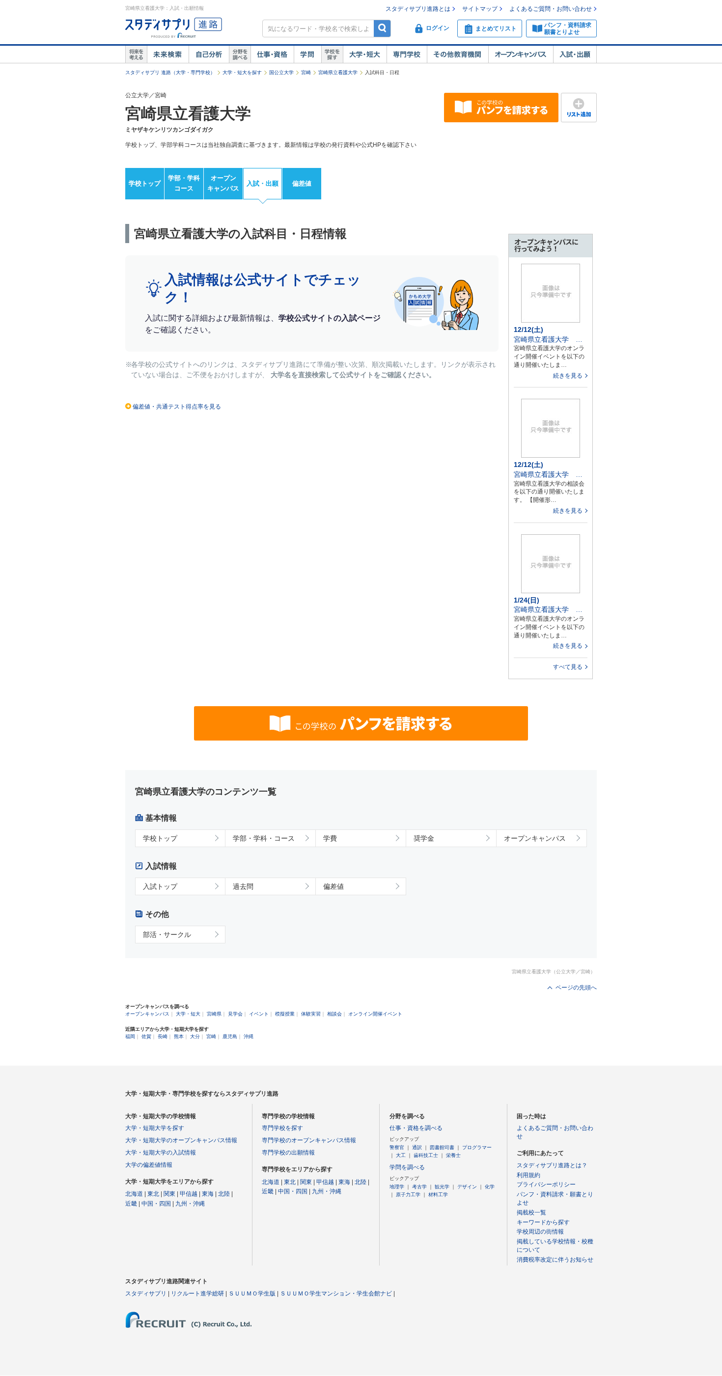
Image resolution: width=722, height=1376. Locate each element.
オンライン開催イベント (375, 1014)
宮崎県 (214, 1014)
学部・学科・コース (264, 838)
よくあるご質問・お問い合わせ (550, 8)
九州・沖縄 (190, 1203)
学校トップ (145, 183)
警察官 (396, 1147)
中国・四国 (156, 1203)
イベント (259, 1014)
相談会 (334, 1014)
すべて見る (568, 666)
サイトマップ (480, 8)
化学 (490, 1186)
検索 (382, 28)
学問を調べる (407, 1167)
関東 (169, 1193)
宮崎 (306, 72)
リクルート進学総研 (197, 1293)
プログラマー (477, 1147)
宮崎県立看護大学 (338, 72)
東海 (208, 1193)
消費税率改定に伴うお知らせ (555, 1259)
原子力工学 (408, 1194)
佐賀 (146, 1036)
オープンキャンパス (520, 54)
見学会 (235, 1014)
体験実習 (311, 1014)
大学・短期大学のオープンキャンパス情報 (181, 1140)
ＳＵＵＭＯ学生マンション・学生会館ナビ (336, 1293)
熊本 (179, 1036)
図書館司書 (442, 1147)
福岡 (130, 1036)
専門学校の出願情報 (288, 1152)
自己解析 (209, 54)
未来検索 (168, 54)
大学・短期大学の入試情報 (160, 1152)
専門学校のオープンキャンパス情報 (309, 1140)
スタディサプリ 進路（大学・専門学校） (170, 72)
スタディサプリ (146, 1293)
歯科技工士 (426, 1155)
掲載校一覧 (531, 1212)
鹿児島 (229, 1036)
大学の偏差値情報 (148, 1164)
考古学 (419, 1186)
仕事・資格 (272, 54)
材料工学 (438, 1194)
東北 (153, 1193)
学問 (307, 54)
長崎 (162, 1036)
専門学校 (407, 54)
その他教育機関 (457, 54)
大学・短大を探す (242, 72)
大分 (195, 1036)
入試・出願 (575, 54)
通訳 (417, 1147)
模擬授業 (285, 1014)
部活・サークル (167, 934)
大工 (401, 1155)
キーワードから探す (543, 1222)
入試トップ (160, 886)
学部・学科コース (184, 183)
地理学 (396, 1186)
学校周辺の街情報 (540, 1231)
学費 (330, 838)
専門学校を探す (282, 1128)
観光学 (442, 1186)
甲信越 (188, 1193)
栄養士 (453, 1155)
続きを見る (568, 375)
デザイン (467, 1186)
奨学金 (424, 838)
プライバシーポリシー (546, 1184)
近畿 (131, 1203)
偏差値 (301, 183)
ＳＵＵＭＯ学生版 (252, 1293)
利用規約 (528, 1175)
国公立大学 (281, 72)
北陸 (224, 1193)
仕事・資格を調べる (416, 1128)
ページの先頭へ (576, 987)
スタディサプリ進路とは (418, 8)
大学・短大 (365, 54)
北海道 (134, 1193)
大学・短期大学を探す (154, 1128)
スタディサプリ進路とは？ (552, 1165)
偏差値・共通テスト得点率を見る (177, 406)
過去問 (243, 886)
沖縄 (248, 1036)
